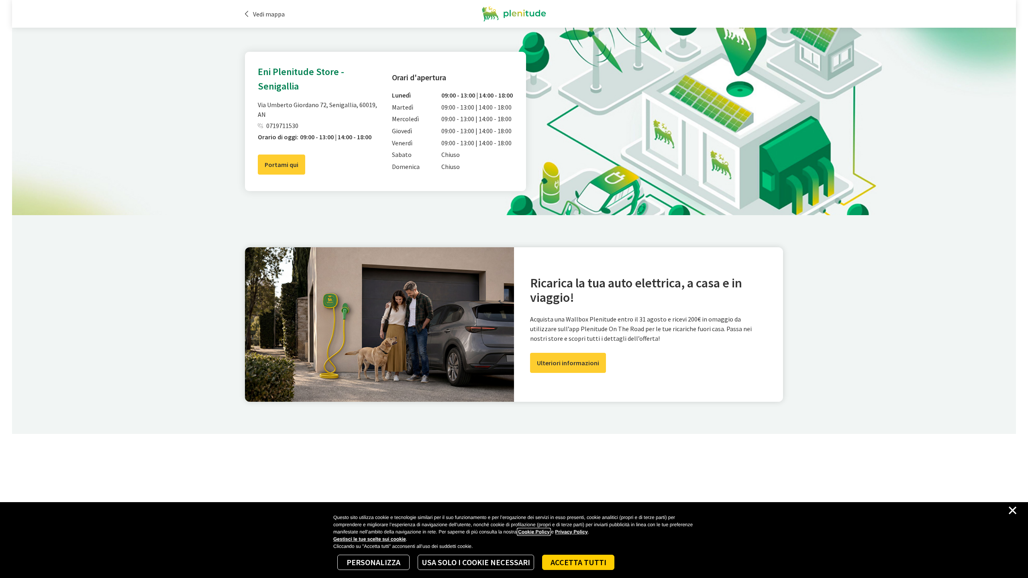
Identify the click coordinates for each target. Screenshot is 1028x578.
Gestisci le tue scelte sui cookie (369, 539)
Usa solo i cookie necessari (476, 562)
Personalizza (373, 562)
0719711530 (282, 126)
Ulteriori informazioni (568, 363)
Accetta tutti (578, 562)
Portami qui (281, 165)
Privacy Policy (571, 532)
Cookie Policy (534, 532)
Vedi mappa (269, 14)
